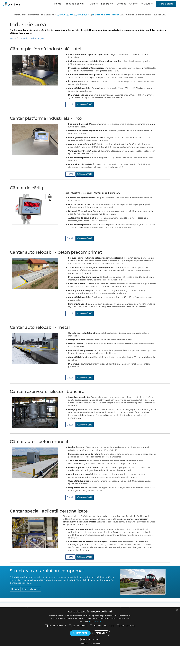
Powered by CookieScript (90, 644)
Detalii (70, 104)
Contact (121, 3)
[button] (90, 639)
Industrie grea (37, 38)
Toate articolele (31, 589)
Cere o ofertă (85, 104)
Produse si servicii (75, 3)
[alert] (90, 626)
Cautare (148, 3)
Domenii (23, 38)
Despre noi (107, 3)
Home (57, 3)
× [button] (177, 610)
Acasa (13, 38)
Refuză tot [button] (101, 633)
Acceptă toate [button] (80, 633)
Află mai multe (95, 621)
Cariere (94, 3)
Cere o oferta (166, 3)
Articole (133, 3)
